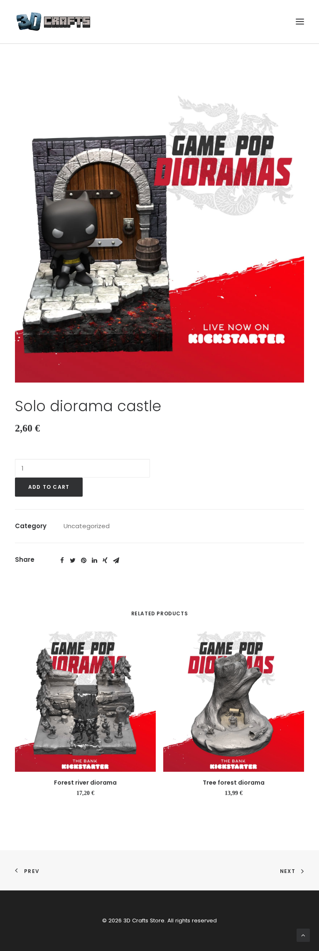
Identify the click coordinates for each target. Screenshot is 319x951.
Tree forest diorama (234, 782)
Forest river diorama (85, 782)
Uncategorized (87, 526)
